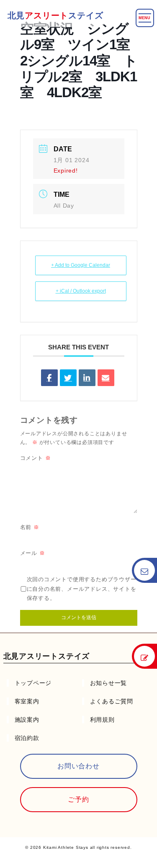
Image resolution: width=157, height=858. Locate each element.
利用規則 (102, 719)
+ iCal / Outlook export (81, 291)
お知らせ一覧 (108, 683)
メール (32, 553)
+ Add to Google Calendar (80, 265)
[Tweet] (68, 377)
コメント (35, 458)
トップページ (33, 683)
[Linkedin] (87, 377)
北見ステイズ (55, 15)
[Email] (106, 377)
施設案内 (27, 719)
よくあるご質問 (112, 701)
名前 (29, 527)
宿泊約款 (27, 738)
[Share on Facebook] (49, 377)
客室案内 (27, 701)
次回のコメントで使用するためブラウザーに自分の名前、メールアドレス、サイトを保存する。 (81, 589)
